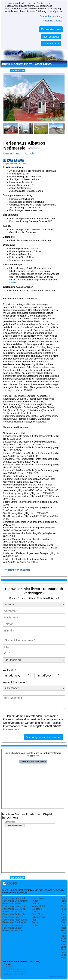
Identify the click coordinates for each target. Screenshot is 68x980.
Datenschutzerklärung (51, 16)
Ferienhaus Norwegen (13, 925)
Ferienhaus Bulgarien (13, 930)
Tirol (33, 919)
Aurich (29, 153)
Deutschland (11, 153)
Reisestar (8, 967)
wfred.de (61, 976)
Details (12, 282)
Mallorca (35, 911)
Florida (34, 922)
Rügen (34, 900)
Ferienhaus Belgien (12, 927)
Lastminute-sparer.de (14, 971)
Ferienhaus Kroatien (12, 911)
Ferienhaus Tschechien (14, 914)
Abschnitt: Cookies (52, 20)
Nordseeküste (38, 906)
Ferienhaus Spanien (12, 917)
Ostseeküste (38, 898)
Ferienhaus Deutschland (15, 900)
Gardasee (36, 908)
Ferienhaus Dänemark (13, 898)
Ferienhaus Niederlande (14, 919)
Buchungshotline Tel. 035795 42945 (27, 64)
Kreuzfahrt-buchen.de (14, 969)
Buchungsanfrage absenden (43, 737)
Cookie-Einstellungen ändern (33, 761)
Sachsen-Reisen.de (13, 974)
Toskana (35, 925)
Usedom (35, 903)
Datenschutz (11, 729)
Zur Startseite (18, 70)
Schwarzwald (38, 917)
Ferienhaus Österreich (13, 908)
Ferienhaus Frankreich (14, 922)
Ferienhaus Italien (11, 903)
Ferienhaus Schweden (13, 906)
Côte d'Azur (37, 914)
